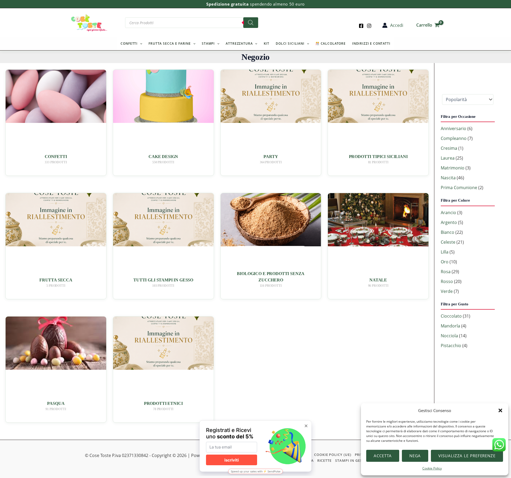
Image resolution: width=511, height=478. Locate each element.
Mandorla (450, 326)
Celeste (448, 242)
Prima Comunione (459, 187)
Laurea (448, 158)
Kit (267, 43)
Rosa (446, 272)
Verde (447, 291)
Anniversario (453, 128)
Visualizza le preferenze (467, 455)
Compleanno (454, 138)
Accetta (383, 455)
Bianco (447, 232)
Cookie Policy (432, 468)
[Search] (250, 22)
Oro (444, 262)
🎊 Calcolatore (330, 43)
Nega (415, 455)
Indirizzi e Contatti (371, 43)
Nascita (448, 178)
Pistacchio (451, 345)
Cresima (449, 148)
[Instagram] (369, 25)
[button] (500, 410)
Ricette (324, 460)
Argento (449, 222)
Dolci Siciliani (290, 43)
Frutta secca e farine (170, 43)
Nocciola (449, 336)
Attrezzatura (239, 43)
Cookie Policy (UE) (332, 454)
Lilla (444, 252)
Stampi (208, 43)
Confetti (129, 43)
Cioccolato (451, 316)
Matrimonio (452, 168)
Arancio (448, 212)
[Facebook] (361, 25)
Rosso (447, 281)
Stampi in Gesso (351, 460)
